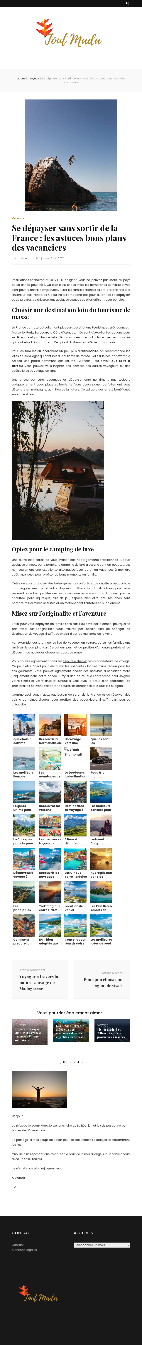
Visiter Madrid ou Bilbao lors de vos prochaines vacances (111, 1033)
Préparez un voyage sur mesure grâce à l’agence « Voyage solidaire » (28, 1034)
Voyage (18, 218)
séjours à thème (75, 661)
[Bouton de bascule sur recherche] (127, 3)
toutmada (23, 258)
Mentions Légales (24, 1250)
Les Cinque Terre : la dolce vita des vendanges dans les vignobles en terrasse (70, 1031)
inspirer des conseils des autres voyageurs (85, 366)
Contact (18, 1245)
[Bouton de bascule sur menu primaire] (71, 65)
